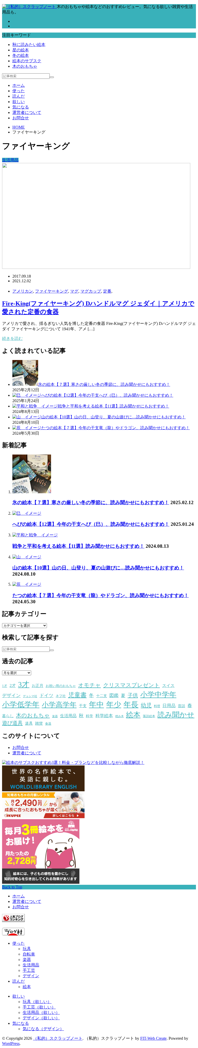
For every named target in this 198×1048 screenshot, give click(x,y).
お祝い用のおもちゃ (61, 686)
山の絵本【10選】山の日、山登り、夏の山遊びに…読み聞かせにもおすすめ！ (98, 567)
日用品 (169, 705)
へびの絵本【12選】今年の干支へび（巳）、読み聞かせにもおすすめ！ (90, 524)
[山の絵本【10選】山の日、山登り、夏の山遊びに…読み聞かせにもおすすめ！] (26, 557)
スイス (168, 685)
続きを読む (12, 338)
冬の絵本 (20, 55)
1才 (4, 686)
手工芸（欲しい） (39, 1007)
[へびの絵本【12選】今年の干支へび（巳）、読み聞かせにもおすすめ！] (26, 513)
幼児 (146, 705)
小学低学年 (20, 704)
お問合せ (20, 118)
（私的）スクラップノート (57, 1038)
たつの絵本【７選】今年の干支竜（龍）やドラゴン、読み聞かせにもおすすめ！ (100, 595)
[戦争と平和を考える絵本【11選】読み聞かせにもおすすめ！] (35, 535)
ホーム (18, 85)
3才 (23, 684)
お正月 (37, 686)
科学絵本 (104, 715)
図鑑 (114, 695)
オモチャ (89, 685)
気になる (20, 107)
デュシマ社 (30, 696)
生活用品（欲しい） (41, 1012)
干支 (83, 706)
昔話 (181, 706)
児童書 (77, 695)
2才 (13, 685)
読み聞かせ (176, 715)
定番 (107, 291)
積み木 (119, 716)
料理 (157, 706)
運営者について (26, 112)
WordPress (11, 1043)
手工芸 (29, 970)
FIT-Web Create (153, 1038)
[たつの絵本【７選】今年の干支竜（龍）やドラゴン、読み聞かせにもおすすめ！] (26, 584)
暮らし (8, 716)
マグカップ (90, 291)
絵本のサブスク (26, 61)
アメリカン (22, 291)
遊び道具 (12, 723)
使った (18, 91)
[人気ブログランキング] (13, 920)
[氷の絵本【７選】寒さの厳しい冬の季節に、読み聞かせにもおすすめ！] (31, 492)
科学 (89, 716)
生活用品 (10, 160)
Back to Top (12, 887)
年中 (96, 704)
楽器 (55, 716)
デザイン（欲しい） (41, 1018)
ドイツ (46, 695)
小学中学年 (158, 695)
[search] (52, 77)
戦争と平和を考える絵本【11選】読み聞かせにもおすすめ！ (78, 546)
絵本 (133, 715)
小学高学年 (59, 705)
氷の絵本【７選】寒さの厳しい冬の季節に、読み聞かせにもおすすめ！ (90, 502)
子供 (133, 695)
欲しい (18, 101)
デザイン (11, 695)
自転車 (29, 954)
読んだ (18, 96)
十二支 (101, 696)
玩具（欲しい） (37, 1001)
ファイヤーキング (51, 291)
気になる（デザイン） (43, 1029)
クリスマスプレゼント (131, 685)
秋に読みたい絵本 (28, 44)
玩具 (27, 949)
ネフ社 (61, 696)
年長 (130, 704)
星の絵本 (20, 50)
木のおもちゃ (24, 66)
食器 (48, 723)
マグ (74, 291)
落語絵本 (149, 716)
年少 (113, 704)
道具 (29, 723)
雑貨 (39, 723)
